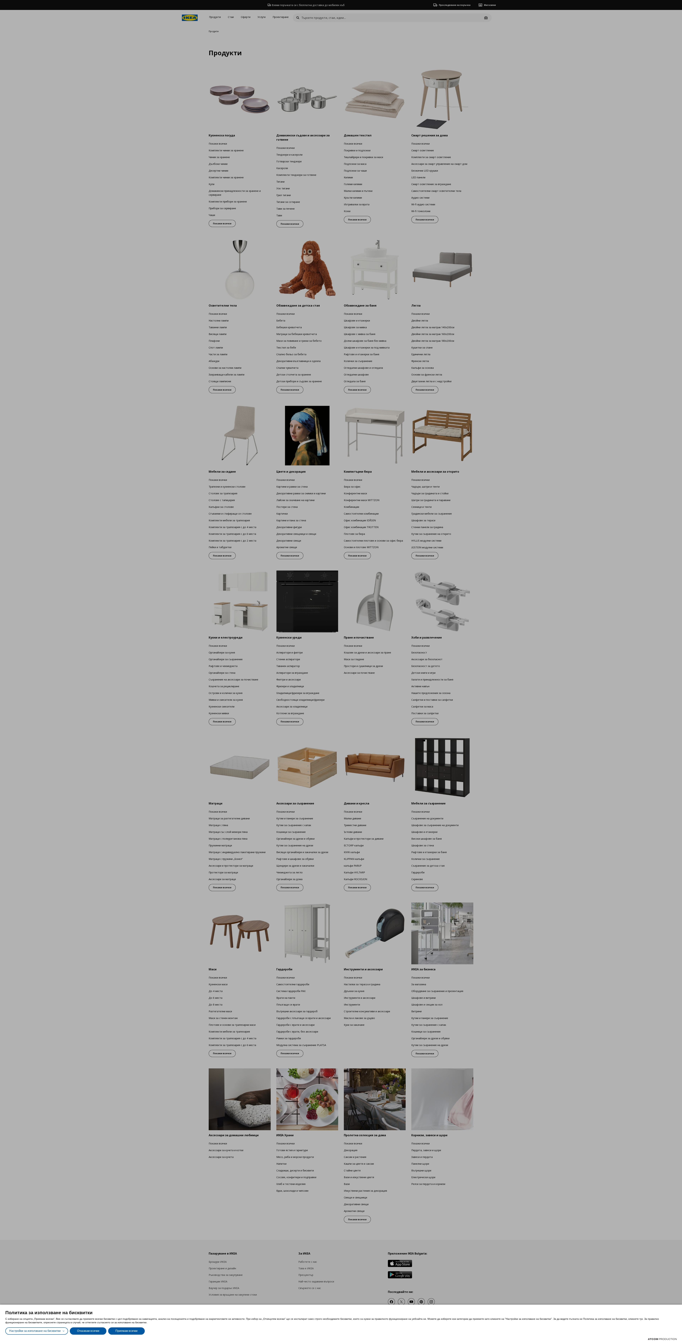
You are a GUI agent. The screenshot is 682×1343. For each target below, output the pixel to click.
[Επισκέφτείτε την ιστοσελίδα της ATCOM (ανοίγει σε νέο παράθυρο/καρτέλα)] (662, 1339)
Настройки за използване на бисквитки (35, 1330)
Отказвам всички (88, 1330)
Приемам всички (126, 1330)
